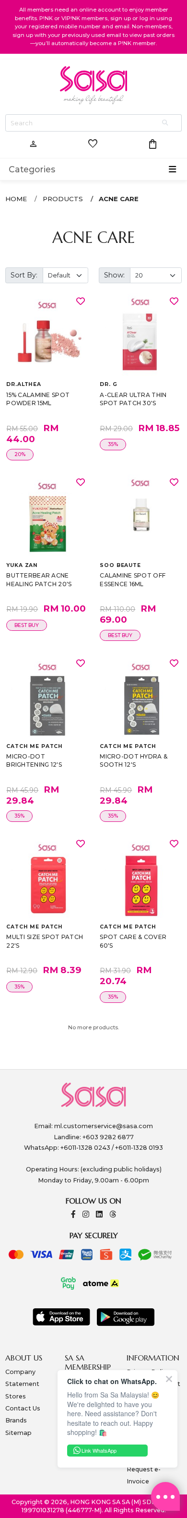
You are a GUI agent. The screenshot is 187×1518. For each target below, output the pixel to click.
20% (19, 454)
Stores (15, 1396)
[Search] (166, 123)
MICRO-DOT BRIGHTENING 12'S (34, 761)
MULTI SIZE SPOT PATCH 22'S (44, 941)
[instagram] (85, 1215)
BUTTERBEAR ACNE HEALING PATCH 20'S (38, 580)
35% (113, 444)
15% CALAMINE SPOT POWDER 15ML (38, 399)
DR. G (108, 384)
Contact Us (22, 1408)
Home (16, 199)
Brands (16, 1420)
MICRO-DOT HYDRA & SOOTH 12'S (133, 761)
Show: (114, 275)
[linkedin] (99, 1215)
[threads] (112, 1215)
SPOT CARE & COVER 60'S (133, 941)
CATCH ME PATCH (34, 746)
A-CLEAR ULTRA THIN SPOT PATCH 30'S (133, 399)
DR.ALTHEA (23, 384)
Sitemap (18, 1432)
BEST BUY (26, 625)
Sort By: (24, 275)
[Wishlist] (80, 301)
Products (63, 199)
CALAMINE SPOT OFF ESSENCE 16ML (132, 580)
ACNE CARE (119, 199)
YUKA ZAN (22, 565)
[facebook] (73, 1215)
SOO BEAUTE (120, 565)
